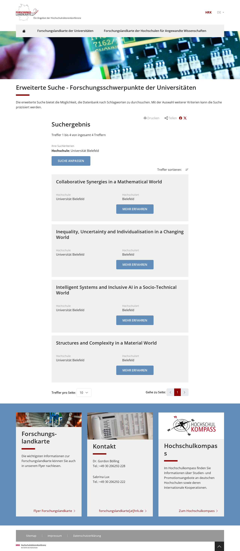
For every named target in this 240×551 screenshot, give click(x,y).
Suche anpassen (71, 161)
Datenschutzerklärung (87, 535)
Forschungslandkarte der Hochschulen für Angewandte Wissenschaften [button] (155, 31)
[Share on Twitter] (185, 118)
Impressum (55, 535)
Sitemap (31, 535)
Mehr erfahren (134, 209)
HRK (208, 12)
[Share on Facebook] (181, 118)
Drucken (153, 118)
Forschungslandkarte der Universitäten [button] (65, 31)
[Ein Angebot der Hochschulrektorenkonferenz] (27, 12)
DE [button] (219, 12)
